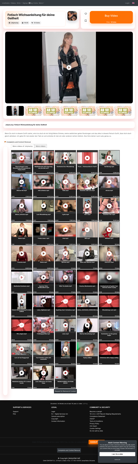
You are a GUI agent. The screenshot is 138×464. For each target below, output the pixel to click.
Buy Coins (34, 3)
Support (15, 411)
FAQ (14, 414)
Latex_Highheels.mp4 (43, 310)
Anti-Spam (93, 426)
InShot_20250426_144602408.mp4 (88, 310)
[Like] (86, 14)
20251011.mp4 (109, 262)
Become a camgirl (96, 411)
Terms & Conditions (96, 421)
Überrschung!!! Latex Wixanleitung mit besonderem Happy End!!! (22, 168)
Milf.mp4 (87, 238)
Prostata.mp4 (21, 262)
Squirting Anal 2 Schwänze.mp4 (65, 310)
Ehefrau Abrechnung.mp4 (87, 334)
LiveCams (6, 3)
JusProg (84, 403)
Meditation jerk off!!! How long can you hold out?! (43, 167)
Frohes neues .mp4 (43, 238)
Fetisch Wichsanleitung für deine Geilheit (21, 310)
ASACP (92, 419)
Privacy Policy (94, 423)
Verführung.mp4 (109, 166)
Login (127, 3)
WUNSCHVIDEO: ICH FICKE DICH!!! (65, 382)
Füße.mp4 (65, 190)
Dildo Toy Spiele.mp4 (65, 286)
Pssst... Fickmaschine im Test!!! (87, 166)
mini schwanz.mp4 (43, 190)
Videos (13, 3)
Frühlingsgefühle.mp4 (43, 334)
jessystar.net (74, 458)
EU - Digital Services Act (59, 414)
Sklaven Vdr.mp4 (22, 190)
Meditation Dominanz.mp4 (21, 286)
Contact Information (58, 421)
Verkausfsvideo (65, 357)
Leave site (117, 459)
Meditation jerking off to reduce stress (21, 382)
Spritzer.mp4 (65, 262)
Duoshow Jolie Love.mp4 (87, 190)
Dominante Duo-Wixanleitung (65, 166)
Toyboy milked (87, 357)
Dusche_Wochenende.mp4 (87, 286)
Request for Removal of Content (65, 391)
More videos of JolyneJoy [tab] (23, 146)
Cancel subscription (58, 416)
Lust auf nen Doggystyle (21, 357)
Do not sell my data (96, 431)
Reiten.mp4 (21, 238)
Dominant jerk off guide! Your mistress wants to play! (109, 286)
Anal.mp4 (65, 238)
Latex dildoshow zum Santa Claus (43, 382)
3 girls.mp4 (65, 214)
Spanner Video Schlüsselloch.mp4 (43, 286)
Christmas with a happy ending (109, 357)
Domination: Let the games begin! (109, 334)
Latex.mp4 (65, 334)
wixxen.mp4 (109, 190)
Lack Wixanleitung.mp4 (44, 214)
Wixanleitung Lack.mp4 (109, 310)
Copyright (54, 419)
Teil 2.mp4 (87, 214)
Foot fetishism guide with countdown (43, 358)
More (41, 3)
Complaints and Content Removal (69, 450)
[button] (133, 3)
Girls (18, 3)
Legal (53, 411)
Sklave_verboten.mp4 (21, 214)
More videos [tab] (40, 146)
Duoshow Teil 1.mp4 (109, 214)
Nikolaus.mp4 (109, 238)
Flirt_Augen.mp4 (22, 334)
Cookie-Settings (95, 428)
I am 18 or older (117, 454)
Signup (25, 3)
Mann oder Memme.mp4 (87, 262)
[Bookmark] (86, 20)
